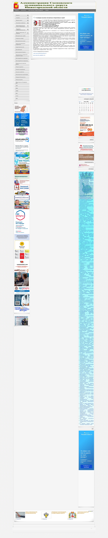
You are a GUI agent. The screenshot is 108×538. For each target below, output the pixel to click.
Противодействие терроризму (22, 60)
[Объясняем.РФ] (22, 143)
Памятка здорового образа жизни (86, 218)
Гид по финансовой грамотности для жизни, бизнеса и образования (86, 94)
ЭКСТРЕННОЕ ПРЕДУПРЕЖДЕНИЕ (35, 10)
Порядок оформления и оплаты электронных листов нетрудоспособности (87, 239)
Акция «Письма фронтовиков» (85, 248)
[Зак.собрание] (21, 184)
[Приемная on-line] (21, 189)
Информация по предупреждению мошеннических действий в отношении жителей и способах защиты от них (87, 362)
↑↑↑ (91, 528)
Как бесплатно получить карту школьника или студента (87, 250)
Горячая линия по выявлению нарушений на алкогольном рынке (87, 378)
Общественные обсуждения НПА (21, 83)
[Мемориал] (21, 195)
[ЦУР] (21, 158)
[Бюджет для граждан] (21, 168)
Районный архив (19, 79)
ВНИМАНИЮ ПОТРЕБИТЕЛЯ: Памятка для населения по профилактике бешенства (87, 253)
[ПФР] (21, 173)
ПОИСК (46, 10)
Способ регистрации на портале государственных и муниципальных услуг (87, 421)
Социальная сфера (19, 38)
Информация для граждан (85, 297)
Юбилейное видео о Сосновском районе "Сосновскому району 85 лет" (87, 224)
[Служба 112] (21, 258)
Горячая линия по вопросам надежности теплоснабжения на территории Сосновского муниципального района (87, 385)
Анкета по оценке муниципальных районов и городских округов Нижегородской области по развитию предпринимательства (87, 405)
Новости (17, 15)
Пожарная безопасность (21, 77)
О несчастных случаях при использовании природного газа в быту (87, 260)
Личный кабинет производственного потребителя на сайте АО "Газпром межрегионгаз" (87, 390)
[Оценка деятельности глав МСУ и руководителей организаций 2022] (21, 294)
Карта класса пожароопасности (85, 165)
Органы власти (19, 20)
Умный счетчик (83, 229)
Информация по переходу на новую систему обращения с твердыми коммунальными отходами (87, 369)
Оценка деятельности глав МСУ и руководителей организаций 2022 (86, 188)
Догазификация (19, 49)
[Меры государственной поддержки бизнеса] (21, 285)
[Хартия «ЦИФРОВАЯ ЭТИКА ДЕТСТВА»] (21, 312)
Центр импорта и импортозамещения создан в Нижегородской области (87, 211)
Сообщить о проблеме (86, 47)
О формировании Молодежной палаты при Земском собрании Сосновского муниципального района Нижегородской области (87, 216)
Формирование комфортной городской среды (21, 55)
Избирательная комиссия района (21, 64)
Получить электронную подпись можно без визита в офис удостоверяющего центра (87, 372)
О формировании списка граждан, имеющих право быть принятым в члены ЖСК (87, 231)
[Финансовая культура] (21, 249)
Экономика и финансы (20, 22)
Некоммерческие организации (22, 74)
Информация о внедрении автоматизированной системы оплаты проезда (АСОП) (87, 355)
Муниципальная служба (20, 35)
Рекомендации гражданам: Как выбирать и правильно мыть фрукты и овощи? (87, 286)
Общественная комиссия (84, 407)
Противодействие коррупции (22, 58)
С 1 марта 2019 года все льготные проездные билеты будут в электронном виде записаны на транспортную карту (87, 325)
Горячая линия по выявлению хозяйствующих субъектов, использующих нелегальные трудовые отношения (87, 381)
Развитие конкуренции (20, 69)
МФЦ (17, 88)
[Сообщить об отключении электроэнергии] (21, 126)
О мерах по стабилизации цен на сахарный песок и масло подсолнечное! (87, 221)
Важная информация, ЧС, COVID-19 (21, 33)
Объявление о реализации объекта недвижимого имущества (87, 247)
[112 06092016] (38, 23)
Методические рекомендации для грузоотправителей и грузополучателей (87, 206)
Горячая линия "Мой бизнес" (85, 213)
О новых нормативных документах (86, 219)
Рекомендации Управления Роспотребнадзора (87, 375)
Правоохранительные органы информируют (20, 26)
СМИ (17, 85)
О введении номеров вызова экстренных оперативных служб (87, 424)
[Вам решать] (21, 163)
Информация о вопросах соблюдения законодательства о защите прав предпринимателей (87, 299)
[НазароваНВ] (21, 208)
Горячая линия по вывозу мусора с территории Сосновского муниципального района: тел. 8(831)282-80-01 (87, 304)
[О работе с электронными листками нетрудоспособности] (21, 305)
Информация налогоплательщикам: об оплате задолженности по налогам (87, 352)
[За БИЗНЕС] (21, 268)
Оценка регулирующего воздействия (20, 44)
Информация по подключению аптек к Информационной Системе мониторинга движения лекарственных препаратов (87, 257)
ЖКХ (17, 93)
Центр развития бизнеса (21, 52)
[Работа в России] (21, 199)
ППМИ (17, 90)
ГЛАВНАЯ (17, 10)
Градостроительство (20, 47)
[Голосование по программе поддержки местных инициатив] (21, 118)
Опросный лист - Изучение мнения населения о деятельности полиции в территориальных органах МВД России (87, 282)
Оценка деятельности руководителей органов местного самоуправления (87, 278)
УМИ (17, 98)
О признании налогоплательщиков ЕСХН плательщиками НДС (87, 365)
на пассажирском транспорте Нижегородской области (87, 358)
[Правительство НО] (21, 179)
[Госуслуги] (21, 233)
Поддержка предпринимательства (20, 29)
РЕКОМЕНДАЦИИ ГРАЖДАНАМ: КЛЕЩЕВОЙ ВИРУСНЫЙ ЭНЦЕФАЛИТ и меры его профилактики (87, 313)
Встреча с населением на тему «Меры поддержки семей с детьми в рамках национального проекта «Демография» (87, 243)
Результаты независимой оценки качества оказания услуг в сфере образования (87, 393)
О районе (18, 17)
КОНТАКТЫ (23, 10)
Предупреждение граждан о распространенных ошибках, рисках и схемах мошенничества (87, 328)
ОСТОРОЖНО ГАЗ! (83, 251)
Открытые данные (19, 66)
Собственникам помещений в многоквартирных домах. (87, 367)
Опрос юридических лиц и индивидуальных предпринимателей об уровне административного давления (85, 197)
